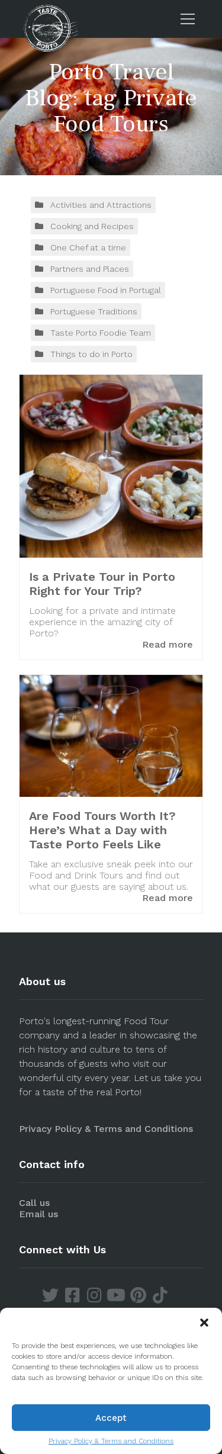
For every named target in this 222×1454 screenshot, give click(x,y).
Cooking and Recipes (92, 226)
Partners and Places (89, 269)
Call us (34, 1202)
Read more (167, 644)
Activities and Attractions (101, 205)
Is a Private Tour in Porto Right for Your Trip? (102, 584)
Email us (38, 1214)
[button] (204, 1322)
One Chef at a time (88, 247)
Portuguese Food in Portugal (105, 290)
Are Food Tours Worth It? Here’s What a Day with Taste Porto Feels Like (102, 830)
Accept (111, 1418)
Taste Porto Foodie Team (100, 332)
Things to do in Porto (91, 354)
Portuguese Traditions (93, 311)
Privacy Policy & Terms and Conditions (111, 1441)
